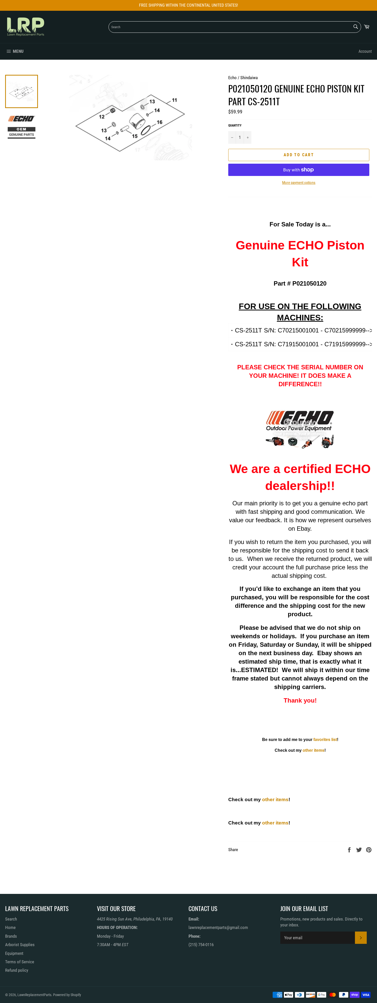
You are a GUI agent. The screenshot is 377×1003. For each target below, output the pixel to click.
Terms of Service (19, 961)
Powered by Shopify (67, 995)
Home (10, 927)
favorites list (325, 739)
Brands (11, 936)
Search (11, 919)
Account (365, 51)
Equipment (14, 953)
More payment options (298, 182)
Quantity (235, 125)
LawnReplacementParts (34, 995)
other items (313, 750)
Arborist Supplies (20, 944)
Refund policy (16, 970)
